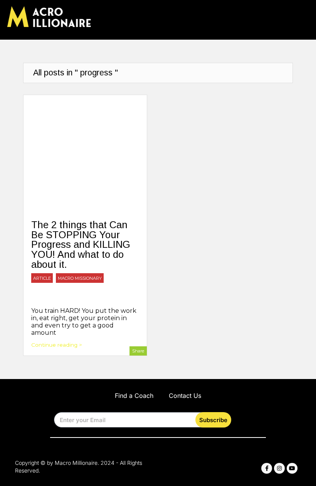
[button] (304, 18)
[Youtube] (292, 468)
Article (42, 278)
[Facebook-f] (266, 468)
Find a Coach (134, 395)
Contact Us (185, 395)
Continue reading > (56, 345)
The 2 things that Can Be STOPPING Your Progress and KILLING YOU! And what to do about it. (80, 244)
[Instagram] (279, 468)
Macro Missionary (80, 278)
